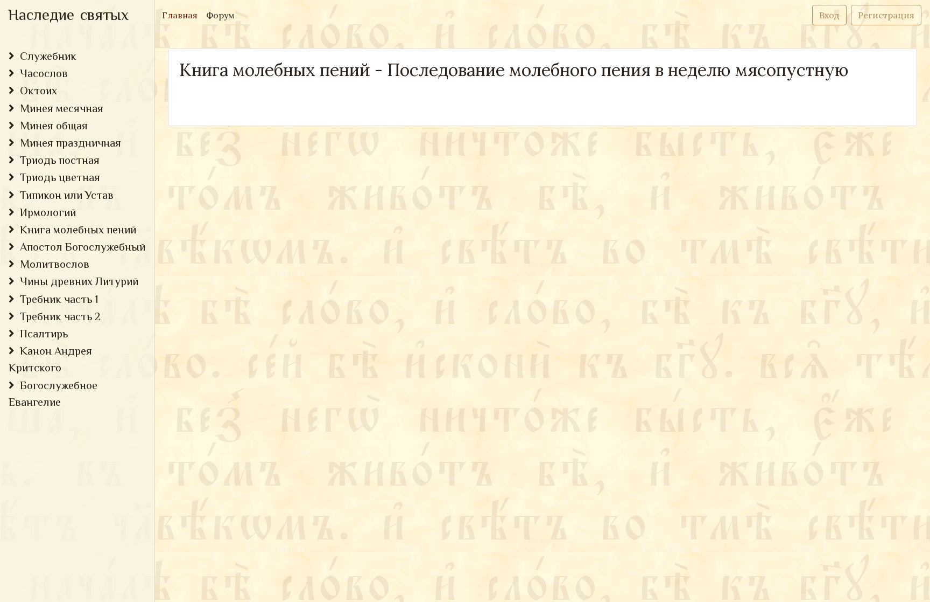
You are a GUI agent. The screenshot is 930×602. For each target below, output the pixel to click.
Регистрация (886, 15)
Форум (220, 15)
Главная (182, 14)
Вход (829, 15)
